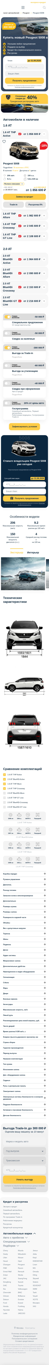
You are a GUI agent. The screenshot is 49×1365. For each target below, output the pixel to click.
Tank (35, 1292)
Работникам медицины (12, 1220)
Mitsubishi (22, 1254)
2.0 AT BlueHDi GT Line (17, 807)
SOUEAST (37, 1285)
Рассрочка (7, 1224)
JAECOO (21, 1313)
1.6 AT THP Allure (14, 784)
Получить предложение (24, 81)
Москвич (36, 1303)
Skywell (36, 1278)
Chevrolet (7, 1292)
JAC (4, 1278)
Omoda (36, 1272)
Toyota (20, 1285)
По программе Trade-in (12, 1217)
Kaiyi (35, 1258)
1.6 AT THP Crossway (16, 788)
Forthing (21, 1306)
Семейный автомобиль (12, 1210)
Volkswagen (22, 1289)
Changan (6, 1265)
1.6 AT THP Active (15, 775)
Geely (5, 1254)
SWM (35, 1289)
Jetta (35, 1254)
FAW (5, 1268)
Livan (35, 1265)
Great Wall (7, 1272)
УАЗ (34, 1306)
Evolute (21, 1299)
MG (34, 1268)
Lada (5, 1313)
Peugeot (21, 1265)
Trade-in (13, 205)
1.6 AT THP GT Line (15, 798)
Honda (5, 1306)
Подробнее (7, 168)
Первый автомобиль (11, 1214)
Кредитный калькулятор (13, 1227)
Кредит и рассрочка (15, 1201)
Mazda (20, 1251)
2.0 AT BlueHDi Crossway (18, 802)
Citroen (6, 1296)
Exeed (20, 1303)
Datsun (6, 1299)
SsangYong (22, 1278)
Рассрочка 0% (35, 205)
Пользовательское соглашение (24, 1339)
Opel (20, 1261)
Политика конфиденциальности (24, 1334)
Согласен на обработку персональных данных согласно (24, 85)
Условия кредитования (24, 1341)
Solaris (35, 1282)
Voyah (35, 1296)
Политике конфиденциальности (24, 87)
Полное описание (12, 184)
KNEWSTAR (37, 1261)
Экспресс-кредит (38, 2)
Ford (5, 1303)
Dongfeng (7, 1282)
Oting (35, 1275)
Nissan (20, 1258)
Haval (5, 1261)
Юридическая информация (24, 1336)
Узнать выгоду (24, 1179)
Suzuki (20, 1282)
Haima (20, 1310)
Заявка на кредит (24, 197)
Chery (5, 1251)
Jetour (35, 1251)
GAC (5, 1285)
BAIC (20, 1292)
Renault (21, 1272)
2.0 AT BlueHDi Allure (16, 793)
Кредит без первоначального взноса (24, 50)
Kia (4, 1289)
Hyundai (6, 1310)
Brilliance (21, 1296)
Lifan (5, 1258)
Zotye (5, 1275)
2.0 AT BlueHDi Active (16, 779)
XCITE (35, 1299)
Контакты (30, 1328)
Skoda (20, 1275)
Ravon (20, 1268)
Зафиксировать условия (24, 427)
